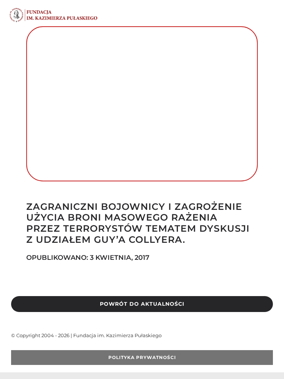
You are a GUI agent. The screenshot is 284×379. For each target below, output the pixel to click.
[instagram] (49, 347)
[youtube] (37, 347)
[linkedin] (60, 347)
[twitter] (25, 347)
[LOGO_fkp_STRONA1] (53, 10)
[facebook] (13, 347)
